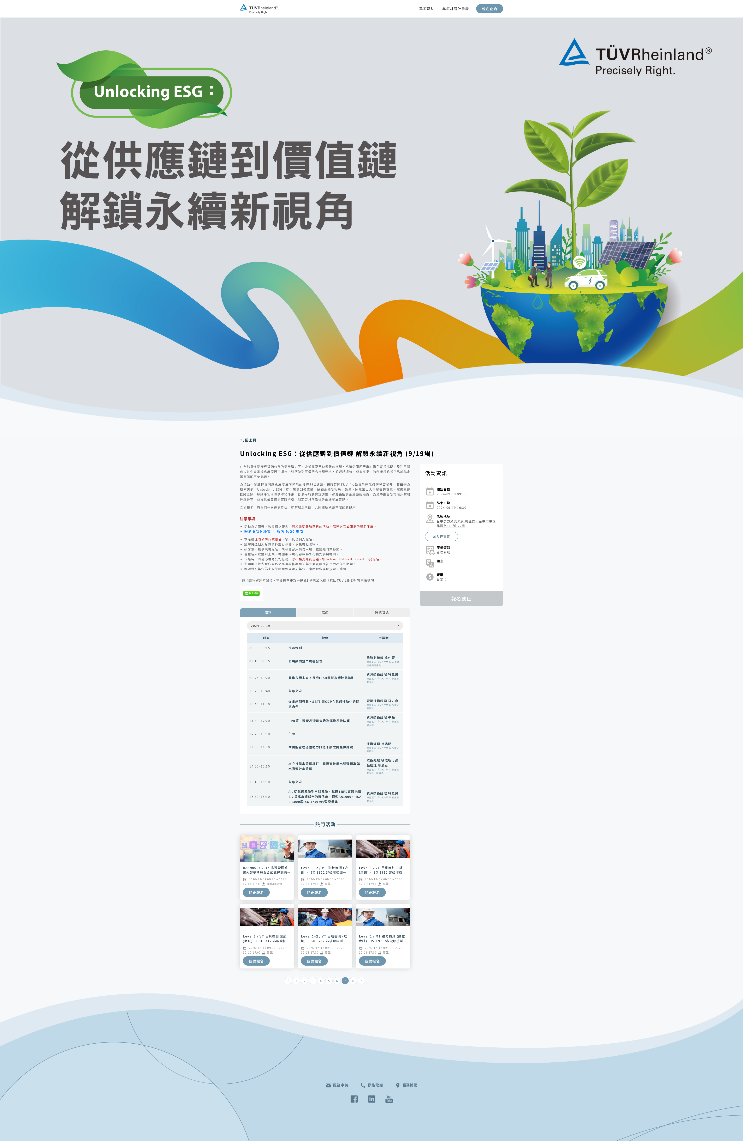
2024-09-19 (260, 625)
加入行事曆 (441, 536)
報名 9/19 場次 (257, 531)
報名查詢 (489, 8)
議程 (268, 612)
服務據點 (410, 1085)
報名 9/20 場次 (290, 531)
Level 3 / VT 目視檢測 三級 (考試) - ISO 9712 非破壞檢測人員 (266, 941)
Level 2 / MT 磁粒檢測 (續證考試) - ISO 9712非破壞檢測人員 (383, 941)
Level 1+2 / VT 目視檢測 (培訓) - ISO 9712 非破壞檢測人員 (324, 941)
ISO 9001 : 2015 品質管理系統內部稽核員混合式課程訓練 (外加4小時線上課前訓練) (265, 872)
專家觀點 (427, 8)
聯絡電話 (375, 1085)
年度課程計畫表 (455, 8)
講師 (325, 612)
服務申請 (340, 1085)
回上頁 (250, 440)
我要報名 (256, 892)
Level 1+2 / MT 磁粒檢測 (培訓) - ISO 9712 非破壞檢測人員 (324, 872)
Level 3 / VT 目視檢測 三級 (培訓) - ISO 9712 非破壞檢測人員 (382, 872)
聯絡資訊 (382, 612)
